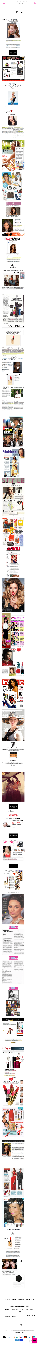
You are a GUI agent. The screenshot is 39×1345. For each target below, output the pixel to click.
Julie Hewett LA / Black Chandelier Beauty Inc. (23, 1330)
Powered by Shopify (19, 1332)
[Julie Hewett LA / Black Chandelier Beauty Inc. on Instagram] (21, 1325)
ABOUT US (21, 1299)
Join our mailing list (19, 1306)
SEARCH (7, 1299)
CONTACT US (30, 1299)
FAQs (14, 1299)
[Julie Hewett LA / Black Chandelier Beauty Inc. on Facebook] (18, 1325)
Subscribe (30, 1315)
